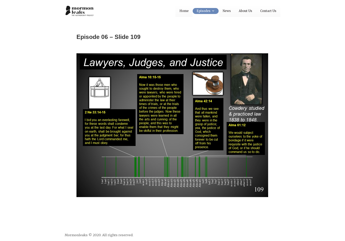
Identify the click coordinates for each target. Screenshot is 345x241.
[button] (212, 11)
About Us (245, 11)
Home (184, 11)
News (227, 11)
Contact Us (268, 11)
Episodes (203, 11)
